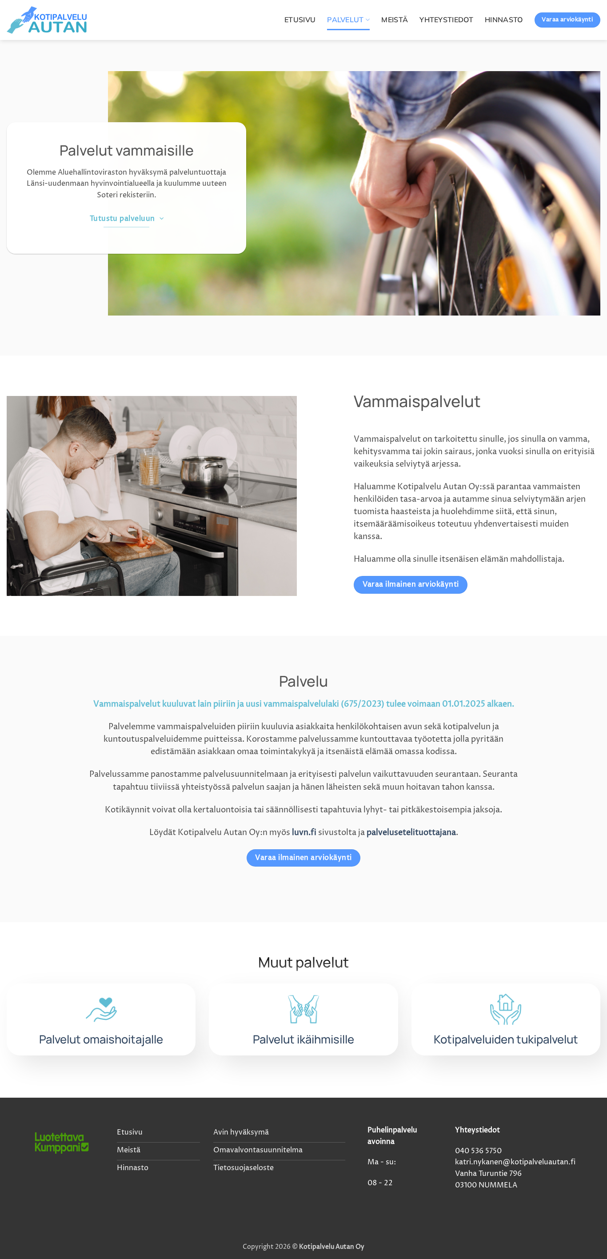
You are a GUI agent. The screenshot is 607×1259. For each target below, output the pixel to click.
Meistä (394, 19)
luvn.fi (304, 832)
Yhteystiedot (446, 19)
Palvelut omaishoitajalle (101, 1039)
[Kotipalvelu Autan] (51, 20)
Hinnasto (504, 19)
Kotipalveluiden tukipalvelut (506, 1039)
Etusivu (299, 19)
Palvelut (345, 19)
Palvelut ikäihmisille (303, 1039)
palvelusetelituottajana (411, 832)
